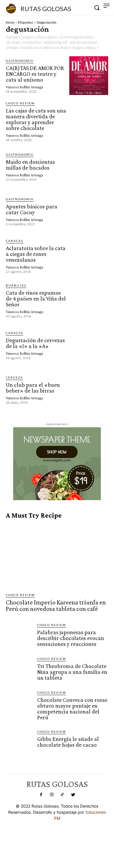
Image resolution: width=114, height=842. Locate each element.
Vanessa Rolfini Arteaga (24, 87)
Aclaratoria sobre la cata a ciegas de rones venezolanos (35, 254)
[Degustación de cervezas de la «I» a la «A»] (88, 345)
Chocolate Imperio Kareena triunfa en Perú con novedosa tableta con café (56, 605)
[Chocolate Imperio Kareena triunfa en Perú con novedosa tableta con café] (57, 556)
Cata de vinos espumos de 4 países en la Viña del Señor (36, 298)
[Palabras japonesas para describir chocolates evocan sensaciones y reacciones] (19, 636)
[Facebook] (41, 795)
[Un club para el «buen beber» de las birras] (88, 389)
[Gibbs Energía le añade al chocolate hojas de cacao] (19, 742)
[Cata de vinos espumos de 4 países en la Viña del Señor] (88, 300)
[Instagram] (51, 795)
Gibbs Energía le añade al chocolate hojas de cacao (68, 742)
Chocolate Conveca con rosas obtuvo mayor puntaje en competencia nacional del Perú (72, 708)
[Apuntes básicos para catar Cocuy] (88, 211)
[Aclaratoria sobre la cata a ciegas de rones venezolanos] (88, 255)
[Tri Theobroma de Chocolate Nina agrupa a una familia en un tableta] (19, 669)
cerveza (14, 377)
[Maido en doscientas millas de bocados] (88, 166)
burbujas (16, 285)
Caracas (14, 240)
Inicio (10, 22)
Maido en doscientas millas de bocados (30, 165)
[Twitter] (73, 795)
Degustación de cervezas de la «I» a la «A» (35, 343)
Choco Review (20, 103)
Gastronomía (20, 60)
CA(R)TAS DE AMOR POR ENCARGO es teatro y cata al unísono (35, 74)
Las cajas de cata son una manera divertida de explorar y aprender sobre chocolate (36, 119)
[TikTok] (62, 795)
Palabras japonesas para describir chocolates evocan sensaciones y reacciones (70, 638)
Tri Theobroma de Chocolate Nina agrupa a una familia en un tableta (72, 672)
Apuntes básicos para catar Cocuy (31, 209)
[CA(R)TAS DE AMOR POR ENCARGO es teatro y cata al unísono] (88, 75)
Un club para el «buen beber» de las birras (33, 388)
